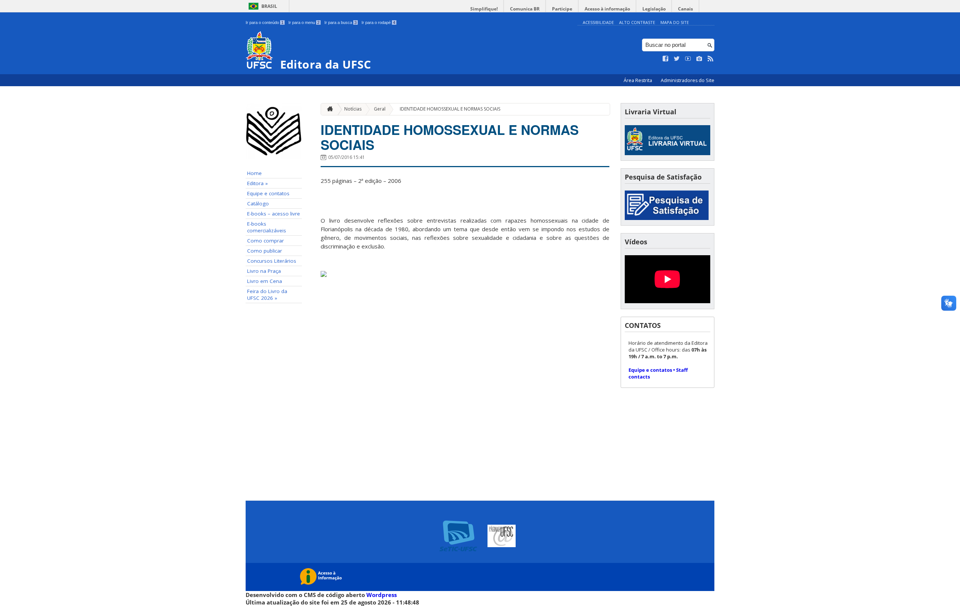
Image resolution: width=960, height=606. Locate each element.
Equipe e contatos (268, 193)
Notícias (353, 109)
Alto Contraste (637, 22)
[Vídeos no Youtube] (688, 59)
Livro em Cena (264, 281)
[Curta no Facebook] (666, 59)
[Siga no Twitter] (677, 59)
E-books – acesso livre (273, 213)
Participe (562, 9)
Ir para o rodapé (378, 22)
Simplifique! (484, 9)
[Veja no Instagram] (699, 59)
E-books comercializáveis (266, 227)
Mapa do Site (674, 22)
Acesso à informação (607, 9)
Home (254, 173)
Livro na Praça (264, 271)
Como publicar (264, 250)
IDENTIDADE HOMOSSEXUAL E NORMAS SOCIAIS (450, 109)
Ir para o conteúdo (265, 22)
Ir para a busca (340, 22)
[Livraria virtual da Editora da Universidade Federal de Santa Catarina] (667, 153)
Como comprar (265, 240)
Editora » (257, 183)
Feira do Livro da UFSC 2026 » (267, 294)
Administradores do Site (687, 80)
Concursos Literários (271, 260)
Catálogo (258, 203)
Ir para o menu (304, 22)
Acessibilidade (598, 22)
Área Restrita (638, 80)
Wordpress (381, 595)
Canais (685, 9)
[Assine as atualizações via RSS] (711, 59)
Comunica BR (525, 9)
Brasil (269, 6)
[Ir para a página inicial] (328, 109)
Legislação (654, 9)
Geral (380, 109)
